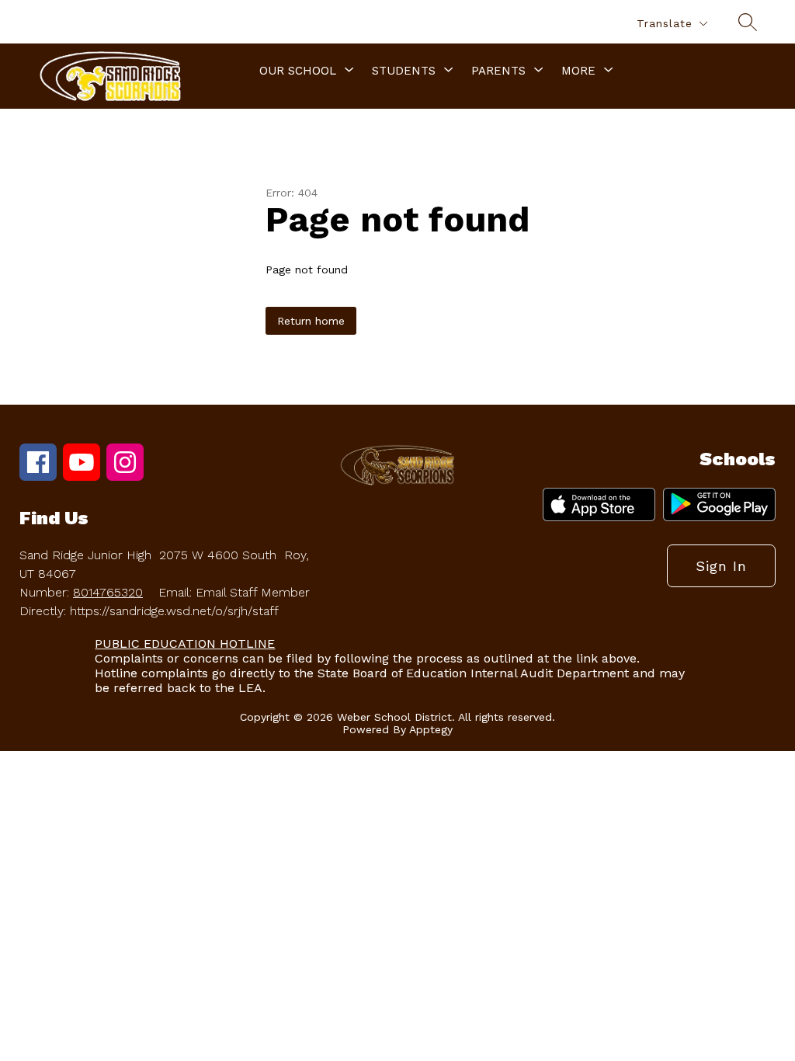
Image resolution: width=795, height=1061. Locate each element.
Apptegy (431, 729)
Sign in (721, 566)
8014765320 (108, 592)
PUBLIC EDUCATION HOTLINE (185, 643)
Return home (311, 321)
